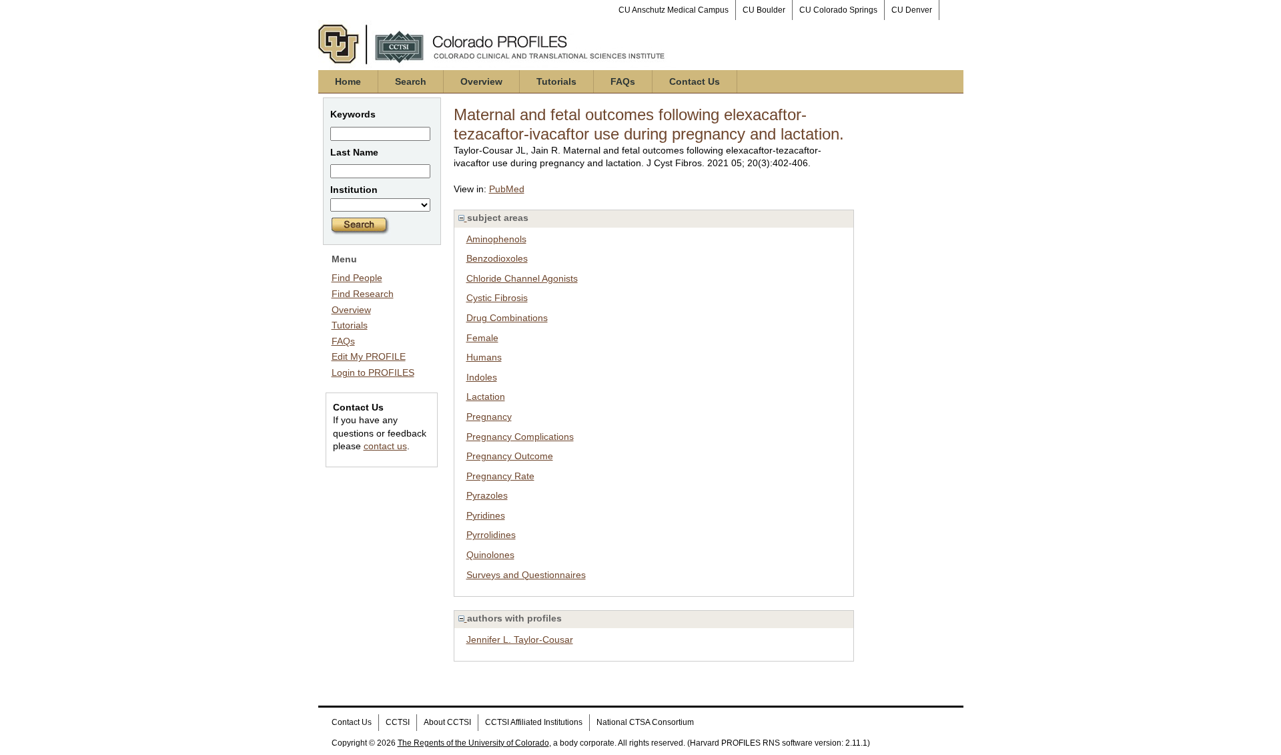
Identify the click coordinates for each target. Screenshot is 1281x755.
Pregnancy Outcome (509, 456)
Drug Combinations (507, 317)
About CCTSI (447, 722)
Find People (357, 277)
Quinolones (490, 554)
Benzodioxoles (497, 258)
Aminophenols (496, 239)
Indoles (481, 377)
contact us (385, 446)
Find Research (363, 293)
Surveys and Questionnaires (526, 574)
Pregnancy (489, 416)
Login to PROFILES (373, 372)
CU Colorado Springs (838, 10)
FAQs (622, 81)
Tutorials (556, 81)
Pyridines (485, 515)
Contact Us (694, 81)
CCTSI (398, 722)
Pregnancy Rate (500, 476)
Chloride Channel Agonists (522, 278)
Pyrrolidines (491, 534)
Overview (481, 81)
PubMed (506, 189)
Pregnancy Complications (520, 436)
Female (482, 337)
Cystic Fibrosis (497, 297)
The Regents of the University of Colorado (473, 743)
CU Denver (911, 10)
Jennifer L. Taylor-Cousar (519, 639)
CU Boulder (764, 10)
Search (410, 81)
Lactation (485, 396)
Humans (484, 357)
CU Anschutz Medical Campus (673, 10)
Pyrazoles (487, 495)
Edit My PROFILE (369, 356)
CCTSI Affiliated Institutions (533, 722)
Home (348, 81)
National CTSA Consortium (645, 722)
